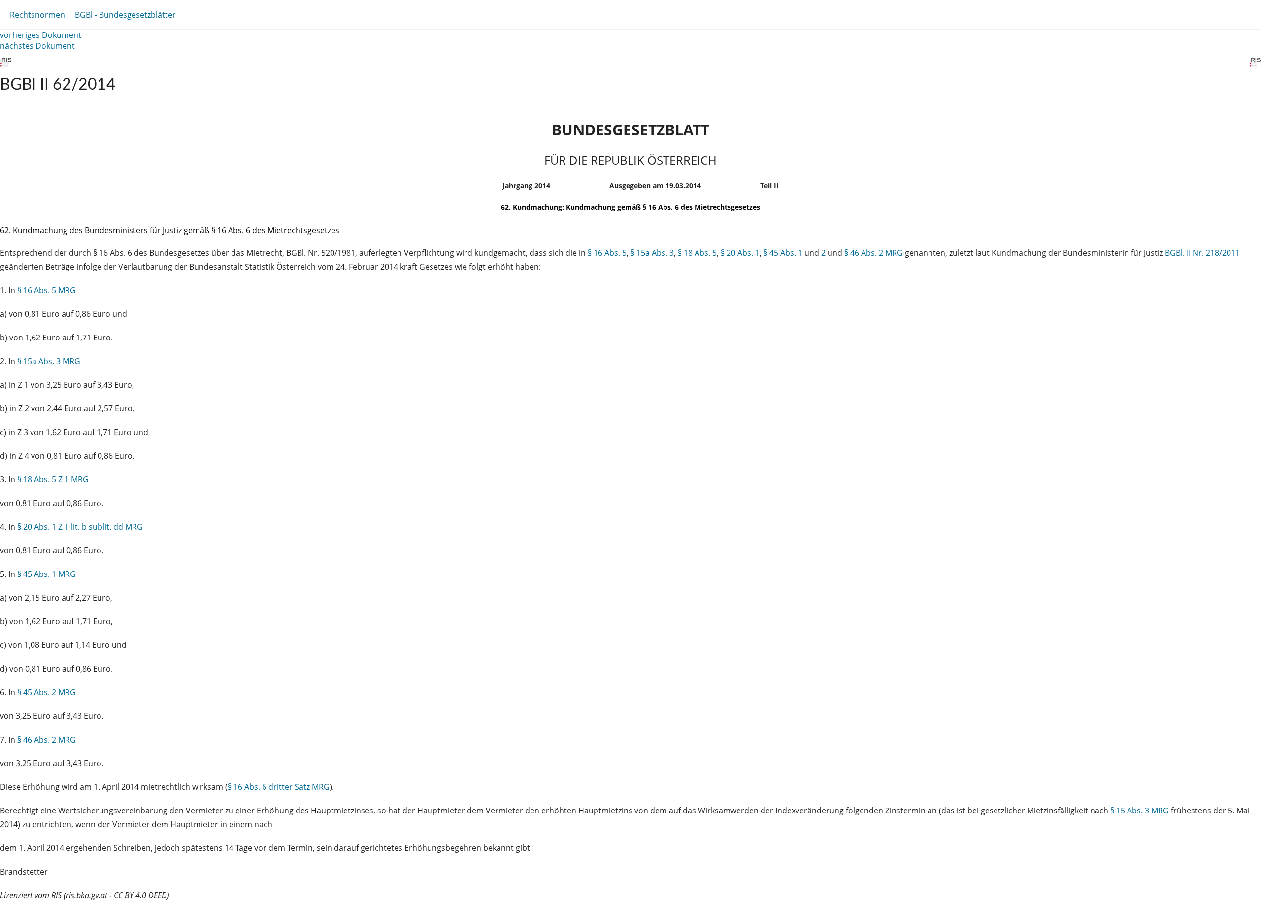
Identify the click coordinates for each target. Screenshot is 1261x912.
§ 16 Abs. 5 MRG (46, 290)
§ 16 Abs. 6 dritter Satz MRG (279, 786)
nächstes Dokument (37, 45)
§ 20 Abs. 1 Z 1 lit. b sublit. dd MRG (80, 526)
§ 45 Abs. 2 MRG (46, 692)
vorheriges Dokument (40, 35)
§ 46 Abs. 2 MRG (873, 252)
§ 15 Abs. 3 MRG (1139, 810)
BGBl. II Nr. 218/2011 (1202, 252)
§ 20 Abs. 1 (740, 252)
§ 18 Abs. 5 (697, 252)
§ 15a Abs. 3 (652, 252)
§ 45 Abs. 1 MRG (46, 574)
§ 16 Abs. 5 (607, 252)
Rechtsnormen (37, 14)
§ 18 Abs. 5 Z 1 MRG (53, 479)
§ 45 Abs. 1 (782, 252)
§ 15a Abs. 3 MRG (48, 361)
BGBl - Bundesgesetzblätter (125, 14)
